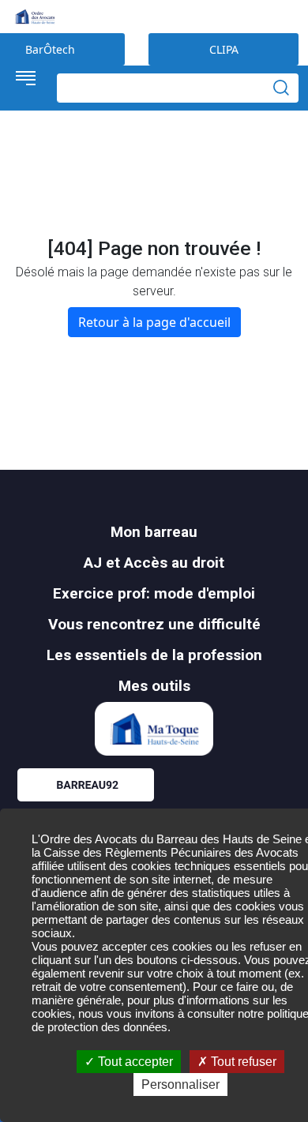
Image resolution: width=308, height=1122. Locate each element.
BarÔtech (50, 49)
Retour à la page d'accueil (154, 322)
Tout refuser (242, 1061)
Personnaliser (180, 1084)
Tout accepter (134, 1061)
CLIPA (224, 49)
